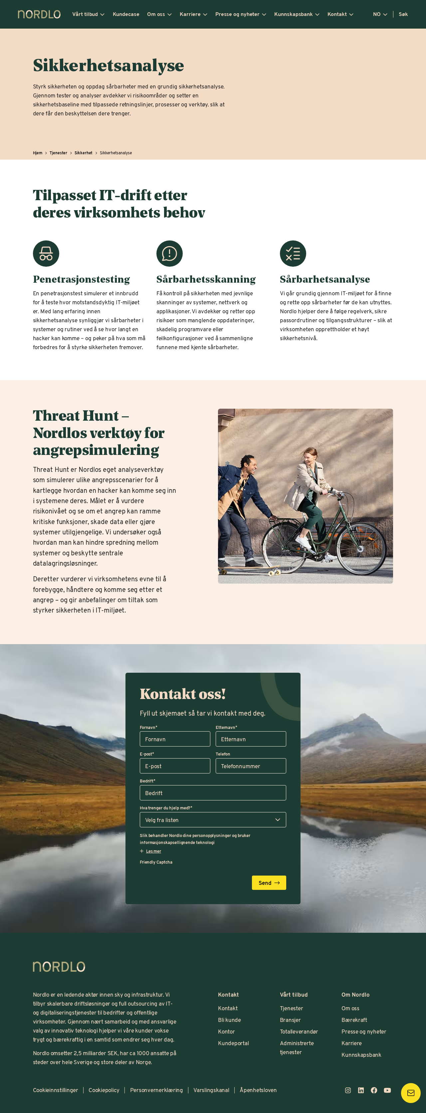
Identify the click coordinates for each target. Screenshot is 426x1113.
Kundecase (126, 14)
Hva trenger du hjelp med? (166, 807)
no (377, 14)
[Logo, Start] (59, 966)
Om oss (156, 14)
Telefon (223, 754)
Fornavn (148, 727)
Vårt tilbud (85, 14)
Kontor (226, 1031)
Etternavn (226, 727)
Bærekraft (354, 1020)
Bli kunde (229, 1020)
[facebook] (374, 1090)
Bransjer (290, 1020)
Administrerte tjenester (297, 1047)
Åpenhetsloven (258, 1090)
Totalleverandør (299, 1031)
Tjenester (291, 1008)
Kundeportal (233, 1043)
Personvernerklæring (156, 1090)
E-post (147, 754)
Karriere (190, 14)
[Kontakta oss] (411, 1093)
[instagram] (348, 1090)
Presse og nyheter (237, 14)
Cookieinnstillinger (55, 1090)
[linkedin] (361, 1090)
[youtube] (387, 1090)
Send (265, 883)
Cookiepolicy (104, 1090)
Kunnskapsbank (293, 14)
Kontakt (336, 14)
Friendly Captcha (156, 862)
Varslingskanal (211, 1090)
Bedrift (147, 780)
